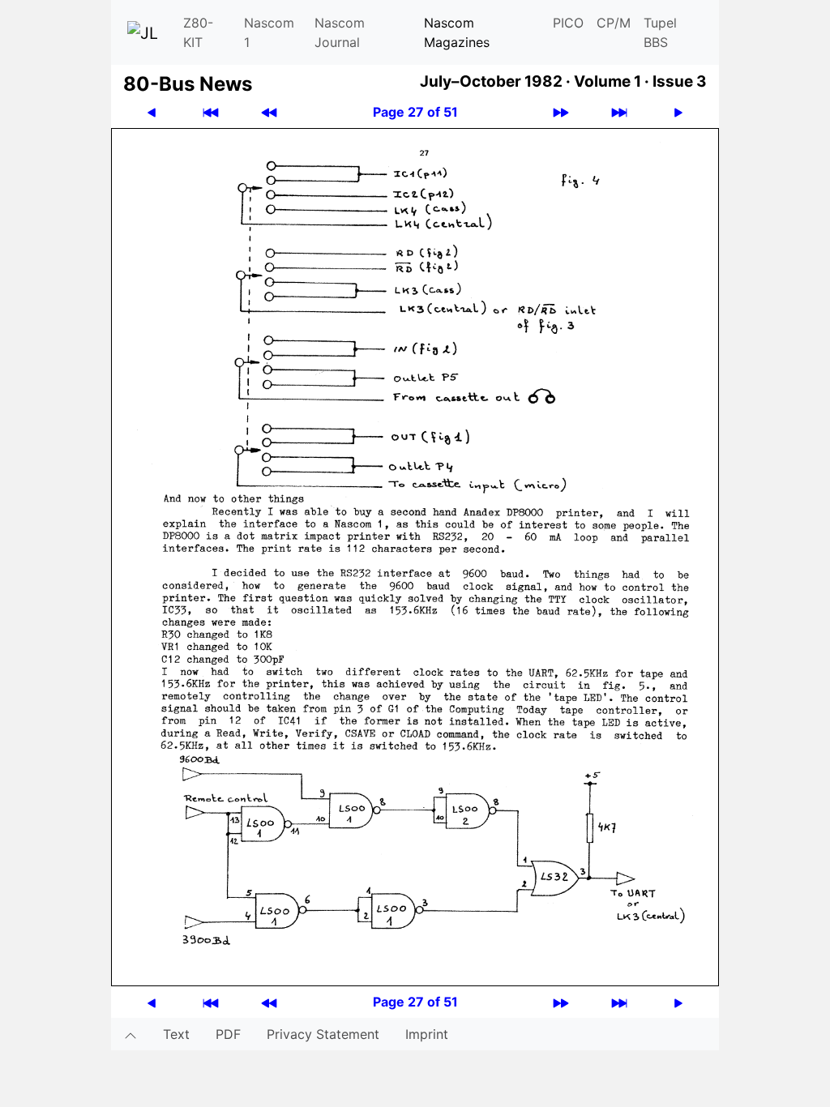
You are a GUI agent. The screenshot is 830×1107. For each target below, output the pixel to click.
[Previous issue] (269, 112)
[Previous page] (151, 112)
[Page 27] (415, 556)
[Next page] (678, 112)
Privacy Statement (323, 1034)
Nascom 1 (269, 32)
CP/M (614, 23)
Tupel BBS (660, 32)
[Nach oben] (130, 1034)
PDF (228, 1034)
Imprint (426, 1034)
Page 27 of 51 (415, 112)
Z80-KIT (198, 32)
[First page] (210, 112)
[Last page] (619, 112)
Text (176, 1034)
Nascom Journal (339, 32)
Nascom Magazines (457, 32)
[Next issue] (560, 112)
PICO (568, 23)
